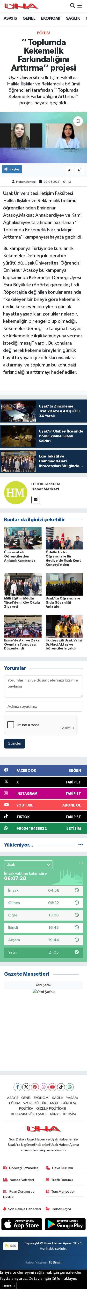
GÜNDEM (68, 1103)
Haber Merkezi (26, 181)
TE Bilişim (55, 1262)
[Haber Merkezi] (15, 493)
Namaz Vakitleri (22, 1180)
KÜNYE (55, 1114)
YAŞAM (72, 1098)
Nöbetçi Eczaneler (23, 1168)
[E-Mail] (35, 500)
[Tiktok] (61, 1087)
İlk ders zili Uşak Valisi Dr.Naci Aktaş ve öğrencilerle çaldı (64, 644)
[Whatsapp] (70, 1087)
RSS (13, 1246)
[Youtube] (52, 1087)
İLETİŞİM (69, 1114)
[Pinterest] (35, 1087)
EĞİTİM (43, 33)
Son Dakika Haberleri (24, 1209)
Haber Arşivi (61, 1209)
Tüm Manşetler (63, 1191)
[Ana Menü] (79, 6)
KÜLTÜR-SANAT (47, 1103)
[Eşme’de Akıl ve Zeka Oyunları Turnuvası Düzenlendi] (23, 626)
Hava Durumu (62, 1168)
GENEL (28, 18)
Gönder (14, 743)
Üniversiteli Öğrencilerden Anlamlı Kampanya (20, 556)
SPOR (27, 1103)
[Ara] (72, 6)
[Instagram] (44, 1087)
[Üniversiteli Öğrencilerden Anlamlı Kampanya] (23, 538)
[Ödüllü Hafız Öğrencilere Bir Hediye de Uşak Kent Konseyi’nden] (64, 538)
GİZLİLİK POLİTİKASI (51, 1108)
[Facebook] (18, 1087)
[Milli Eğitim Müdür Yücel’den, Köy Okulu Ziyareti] (23, 584)
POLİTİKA (26, 1108)
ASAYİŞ (10, 18)
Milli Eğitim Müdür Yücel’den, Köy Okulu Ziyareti (22, 602)
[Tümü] (80, 845)
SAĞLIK (73, 18)
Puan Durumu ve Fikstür (19, 1194)
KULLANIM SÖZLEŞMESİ (29, 1114)
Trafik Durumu (62, 1180)
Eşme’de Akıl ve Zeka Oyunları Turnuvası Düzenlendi (22, 644)
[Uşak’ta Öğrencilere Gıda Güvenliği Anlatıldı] (64, 584)
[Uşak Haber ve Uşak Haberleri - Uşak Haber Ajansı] (21, 6)
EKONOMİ (50, 18)
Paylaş (15, 169)
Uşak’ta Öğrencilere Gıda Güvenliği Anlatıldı (63, 602)
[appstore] (22, 1225)
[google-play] (65, 1225)
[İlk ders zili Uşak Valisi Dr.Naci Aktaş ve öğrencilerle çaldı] (64, 626)
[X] (26, 1087)
